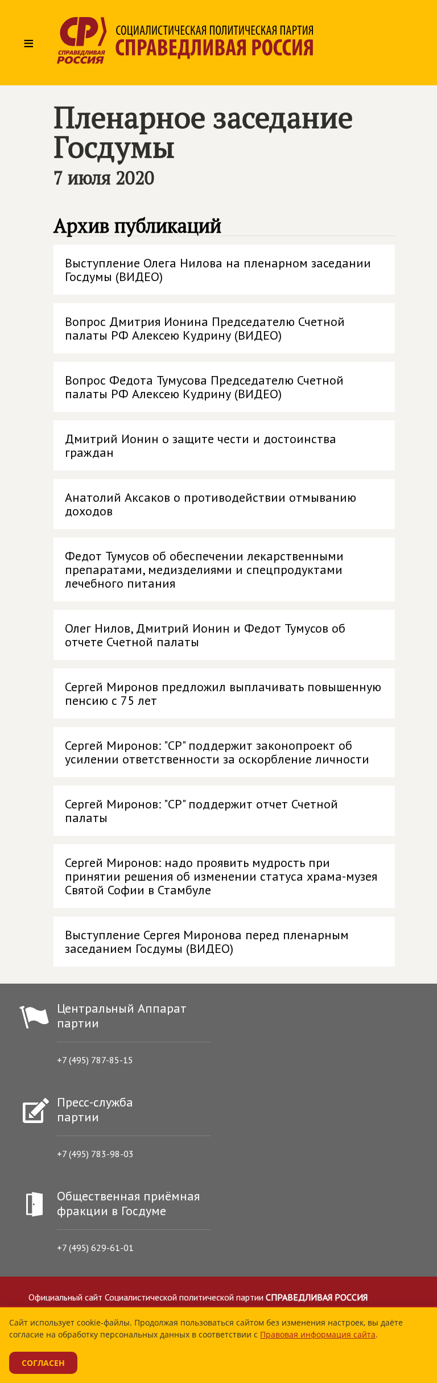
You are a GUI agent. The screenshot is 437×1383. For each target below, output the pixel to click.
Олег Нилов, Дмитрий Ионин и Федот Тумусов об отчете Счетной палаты (205, 635)
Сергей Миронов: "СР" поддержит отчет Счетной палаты (201, 810)
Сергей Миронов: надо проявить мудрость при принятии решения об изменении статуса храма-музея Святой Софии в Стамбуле (221, 876)
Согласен (43, 1362)
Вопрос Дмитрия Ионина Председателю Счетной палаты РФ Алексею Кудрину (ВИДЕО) (205, 328)
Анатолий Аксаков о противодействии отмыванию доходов (210, 504)
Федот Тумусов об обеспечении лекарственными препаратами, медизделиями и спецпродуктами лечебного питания (204, 569)
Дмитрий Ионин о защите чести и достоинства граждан (200, 445)
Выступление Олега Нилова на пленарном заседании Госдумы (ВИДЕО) (218, 269)
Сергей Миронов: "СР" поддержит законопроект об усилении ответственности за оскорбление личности (217, 752)
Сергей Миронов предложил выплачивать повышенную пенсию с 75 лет (223, 693)
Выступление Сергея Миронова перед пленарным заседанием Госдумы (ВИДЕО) (207, 941)
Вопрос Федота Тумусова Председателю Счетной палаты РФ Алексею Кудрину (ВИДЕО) (204, 387)
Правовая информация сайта (318, 1334)
